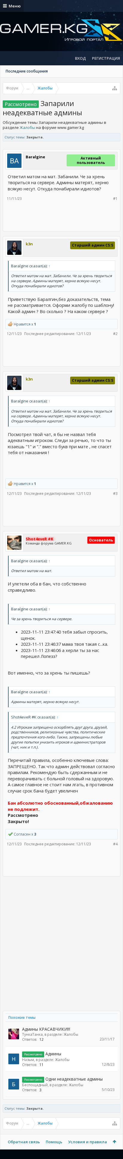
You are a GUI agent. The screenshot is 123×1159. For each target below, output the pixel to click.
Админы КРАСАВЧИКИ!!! (46, 1029)
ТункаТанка (32, 1034)
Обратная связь (24, 1141)
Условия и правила (87, 1141)
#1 (115, 198)
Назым (28, 1059)
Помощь (54, 1141)
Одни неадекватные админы (74, 1079)
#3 (115, 493)
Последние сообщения (27, 71)
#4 (115, 844)
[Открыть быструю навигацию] (114, 88)
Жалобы (27, 127)
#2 (115, 333)
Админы (53, 1054)
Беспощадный (35, 1084)
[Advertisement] (64, 215)
